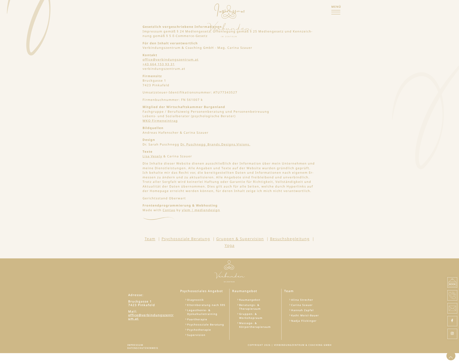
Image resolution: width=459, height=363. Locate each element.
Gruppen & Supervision (240, 238)
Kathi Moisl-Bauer (305, 315)
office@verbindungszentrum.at (171, 59)
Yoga (230, 245)
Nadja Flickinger (304, 320)
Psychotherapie (199, 329)
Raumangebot (249, 299)
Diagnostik (195, 299)
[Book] (452, 282)
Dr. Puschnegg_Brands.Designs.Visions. (215, 144)
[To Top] (450, 356)
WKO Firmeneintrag (160, 121)
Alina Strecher (302, 299)
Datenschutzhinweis (142, 347)
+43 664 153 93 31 (159, 64)
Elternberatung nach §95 (206, 305)
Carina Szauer (302, 305)
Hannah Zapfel (302, 310)
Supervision (196, 335)
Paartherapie (197, 319)
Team (150, 238)
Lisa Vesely (152, 156)
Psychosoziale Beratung (186, 238)
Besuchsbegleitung (290, 238)
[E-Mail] (452, 308)
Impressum (135, 344)
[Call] (452, 295)
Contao (169, 210)
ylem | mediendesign (201, 210)
